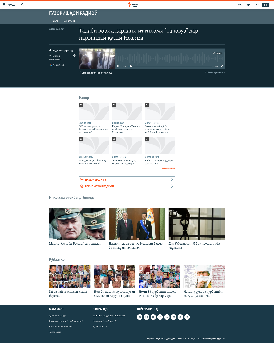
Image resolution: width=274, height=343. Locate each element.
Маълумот (69, 21)
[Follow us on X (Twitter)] (167, 317)
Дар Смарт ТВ (100, 327)
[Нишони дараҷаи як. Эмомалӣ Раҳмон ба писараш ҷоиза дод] (137, 224)
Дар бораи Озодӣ (57, 316)
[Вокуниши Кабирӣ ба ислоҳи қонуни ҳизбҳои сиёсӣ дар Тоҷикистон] (160, 111)
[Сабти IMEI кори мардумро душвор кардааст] (160, 145)
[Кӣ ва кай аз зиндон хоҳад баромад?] (69, 276)
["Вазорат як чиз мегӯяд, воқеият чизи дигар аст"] (127, 145)
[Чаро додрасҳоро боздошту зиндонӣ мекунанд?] (94, 145)
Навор (55, 21)
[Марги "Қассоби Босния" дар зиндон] (77, 224)
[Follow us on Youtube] (153, 317)
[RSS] (180, 317)
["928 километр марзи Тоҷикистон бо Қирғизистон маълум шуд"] (94, 111)
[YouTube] (248, 5)
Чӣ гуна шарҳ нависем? (61, 327)
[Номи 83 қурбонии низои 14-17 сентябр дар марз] (159, 276)
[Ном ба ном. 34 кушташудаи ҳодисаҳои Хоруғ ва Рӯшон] (114, 276)
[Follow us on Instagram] (160, 317)
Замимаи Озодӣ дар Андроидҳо (109, 316)
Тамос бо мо (55, 332)
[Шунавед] (257, 5)
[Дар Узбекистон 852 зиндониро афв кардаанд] (197, 224)
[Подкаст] (187, 317)
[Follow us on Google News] (139, 317)
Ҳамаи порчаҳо (168, 168)
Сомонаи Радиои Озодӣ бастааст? (66, 321)
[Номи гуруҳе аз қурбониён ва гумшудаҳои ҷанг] (204, 276)
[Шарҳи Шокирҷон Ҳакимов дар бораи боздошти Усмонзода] (127, 111)
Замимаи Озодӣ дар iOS (105, 321)
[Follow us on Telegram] (173, 317)
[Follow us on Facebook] (146, 317)
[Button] (61, 51)
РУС (240, 5)
